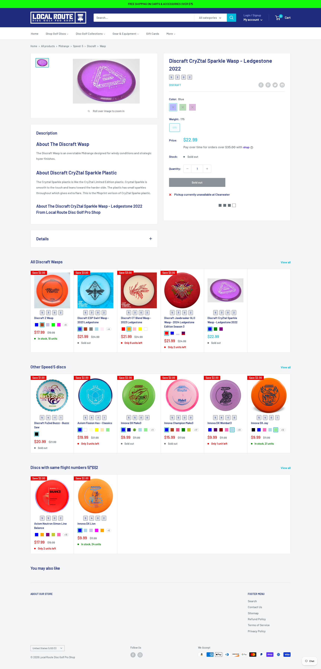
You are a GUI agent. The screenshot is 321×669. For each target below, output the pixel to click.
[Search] (231, 18)
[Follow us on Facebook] (133, 654)
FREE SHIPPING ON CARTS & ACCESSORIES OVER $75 (160, 4)
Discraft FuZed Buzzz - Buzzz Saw (51, 425)
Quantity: (175, 168)
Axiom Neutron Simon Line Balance (50, 525)
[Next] (290, 413)
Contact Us (255, 607)
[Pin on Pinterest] (268, 85)
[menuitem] (34, 33)
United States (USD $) (44, 648)
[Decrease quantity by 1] (187, 169)
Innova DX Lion (86, 523)
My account (252, 19)
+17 (195, 429)
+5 (109, 530)
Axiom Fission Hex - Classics (94, 422)
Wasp (103, 46)
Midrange (64, 46)
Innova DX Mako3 (131, 422)
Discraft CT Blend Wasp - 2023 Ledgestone (136, 320)
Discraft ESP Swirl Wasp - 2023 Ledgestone (93, 320)
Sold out (197, 182)
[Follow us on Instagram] (140, 654)
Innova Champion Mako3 (178, 422)
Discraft (91, 46)
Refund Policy (257, 619)
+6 (65, 324)
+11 (152, 429)
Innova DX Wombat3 (219, 422)
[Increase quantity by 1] (207, 169)
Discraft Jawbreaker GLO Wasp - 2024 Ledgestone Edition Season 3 (179, 322)
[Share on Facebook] (261, 85)
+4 (109, 329)
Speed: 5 (78, 46)
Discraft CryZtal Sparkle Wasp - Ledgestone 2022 (222, 320)
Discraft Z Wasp (43, 317)
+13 (239, 429)
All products (48, 46)
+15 (65, 534)
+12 (282, 429)
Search (252, 601)
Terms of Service (259, 625)
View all (286, 262)
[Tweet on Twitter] (275, 85)
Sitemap (253, 613)
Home (33, 46)
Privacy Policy (257, 631)
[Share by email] (282, 85)
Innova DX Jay (259, 422)
